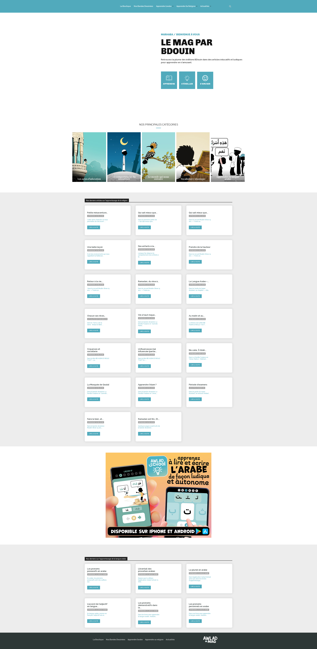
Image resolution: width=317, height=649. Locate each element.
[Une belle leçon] (121, 254)
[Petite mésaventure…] (121, 220)
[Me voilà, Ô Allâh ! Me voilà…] (223, 358)
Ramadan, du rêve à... (148, 281)
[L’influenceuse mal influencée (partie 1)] (172, 358)
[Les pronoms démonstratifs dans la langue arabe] (172, 613)
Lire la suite (93, 227)
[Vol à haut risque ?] (172, 323)
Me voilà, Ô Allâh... (197, 350)
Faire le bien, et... (95, 419)
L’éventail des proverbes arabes (146, 570)
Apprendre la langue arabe (97, 574)
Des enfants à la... (146, 246)
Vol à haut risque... (147, 315)
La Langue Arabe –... (199, 281)
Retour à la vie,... (95, 281)
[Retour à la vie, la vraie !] (121, 289)
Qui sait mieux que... (147, 213)
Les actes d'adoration (197, 388)
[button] (230, 6)
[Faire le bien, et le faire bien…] (121, 426)
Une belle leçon (95, 247)
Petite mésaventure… (97, 213)
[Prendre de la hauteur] (223, 254)
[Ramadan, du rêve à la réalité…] (172, 289)
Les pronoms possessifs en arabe (96, 570)
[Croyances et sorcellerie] (121, 358)
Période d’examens (198, 384)
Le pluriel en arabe (198, 570)
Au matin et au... (197, 316)
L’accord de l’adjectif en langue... (97, 605)
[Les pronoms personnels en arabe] (223, 613)
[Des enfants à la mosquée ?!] (172, 254)
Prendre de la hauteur (199, 247)
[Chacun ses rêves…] (121, 323)
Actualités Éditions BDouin (97, 319)
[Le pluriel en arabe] (223, 578)
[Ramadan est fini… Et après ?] (172, 426)
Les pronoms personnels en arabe (199, 605)
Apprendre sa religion (95, 216)
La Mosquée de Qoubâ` (98, 384)
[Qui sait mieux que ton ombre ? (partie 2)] (172, 220)
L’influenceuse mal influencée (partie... (147, 350)
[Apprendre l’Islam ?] (172, 392)
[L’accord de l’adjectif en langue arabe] (121, 613)
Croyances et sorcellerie (93, 350)
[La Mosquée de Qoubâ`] (121, 392)
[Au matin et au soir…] (223, 323)
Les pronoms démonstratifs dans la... (147, 605)
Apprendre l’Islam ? (147, 384)
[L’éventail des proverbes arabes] (172, 578)
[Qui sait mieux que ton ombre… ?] (223, 220)
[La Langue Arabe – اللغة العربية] (223, 289)
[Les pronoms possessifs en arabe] (121, 578)
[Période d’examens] (223, 392)
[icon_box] (169, 80)
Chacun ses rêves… (96, 316)
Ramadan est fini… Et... (148, 419)
